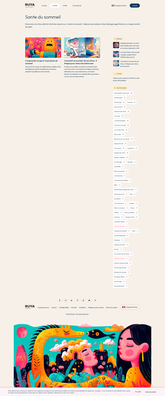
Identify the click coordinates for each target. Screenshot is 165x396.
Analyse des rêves (121, 153)
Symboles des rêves (121, 111)
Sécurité (74, 307)
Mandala (131, 162)
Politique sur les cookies (96, 307)
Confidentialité (64, 307)
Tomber (117, 212)
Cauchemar (132, 148)
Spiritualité (118, 166)
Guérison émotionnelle (122, 263)
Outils (65, 6)
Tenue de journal (120, 194)
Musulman (118, 240)
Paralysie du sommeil (121, 231)
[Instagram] (65, 300)
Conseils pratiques (121, 121)
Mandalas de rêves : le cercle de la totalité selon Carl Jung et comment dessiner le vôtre (129, 45)
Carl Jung (118, 116)
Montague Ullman (120, 277)
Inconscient (119, 148)
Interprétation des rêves (123, 93)
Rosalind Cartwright (121, 272)
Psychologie (119, 102)
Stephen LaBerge (120, 157)
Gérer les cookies (111, 307)
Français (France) (120, 6)
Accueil (44, 6)
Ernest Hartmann (120, 286)
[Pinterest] (77, 300)
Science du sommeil (121, 125)
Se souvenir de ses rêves (122, 254)
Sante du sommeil (120, 226)
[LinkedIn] (71, 300)
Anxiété (132, 203)
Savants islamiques (121, 235)
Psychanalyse (119, 98)
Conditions (82, 307)
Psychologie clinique (121, 268)
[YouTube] (89, 300)
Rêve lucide (118, 134)
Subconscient (119, 107)
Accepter (138, 392)
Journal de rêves (120, 130)
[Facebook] (59, 300)
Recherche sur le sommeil (123, 139)
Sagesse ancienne (120, 245)
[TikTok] (83, 300)
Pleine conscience (120, 208)
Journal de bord (120, 203)
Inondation (118, 199)
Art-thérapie (119, 162)
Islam (135, 231)
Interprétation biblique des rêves (125, 189)
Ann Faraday (119, 281)
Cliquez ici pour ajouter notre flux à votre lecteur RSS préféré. (126, 79)
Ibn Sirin (117, 249)
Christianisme (119, 176)
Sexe (132, 194)
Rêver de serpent (120, 171)
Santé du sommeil (120, 258)
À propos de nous (43, 307)
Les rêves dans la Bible (122, 180)
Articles (54, 6)
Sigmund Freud (120, 144)
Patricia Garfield (130, 212)
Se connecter (77, 6)
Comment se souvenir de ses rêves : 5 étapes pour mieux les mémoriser (129, 63)
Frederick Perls (131, 217)
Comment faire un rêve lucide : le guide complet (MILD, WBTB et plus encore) (129, 54)
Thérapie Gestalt (120, 222)
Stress (134, 208)
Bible (116, 185)
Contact (54, 307)
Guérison (118, 217)
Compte (135, 6)
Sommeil (131, 102)
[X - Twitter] (95, 300)
